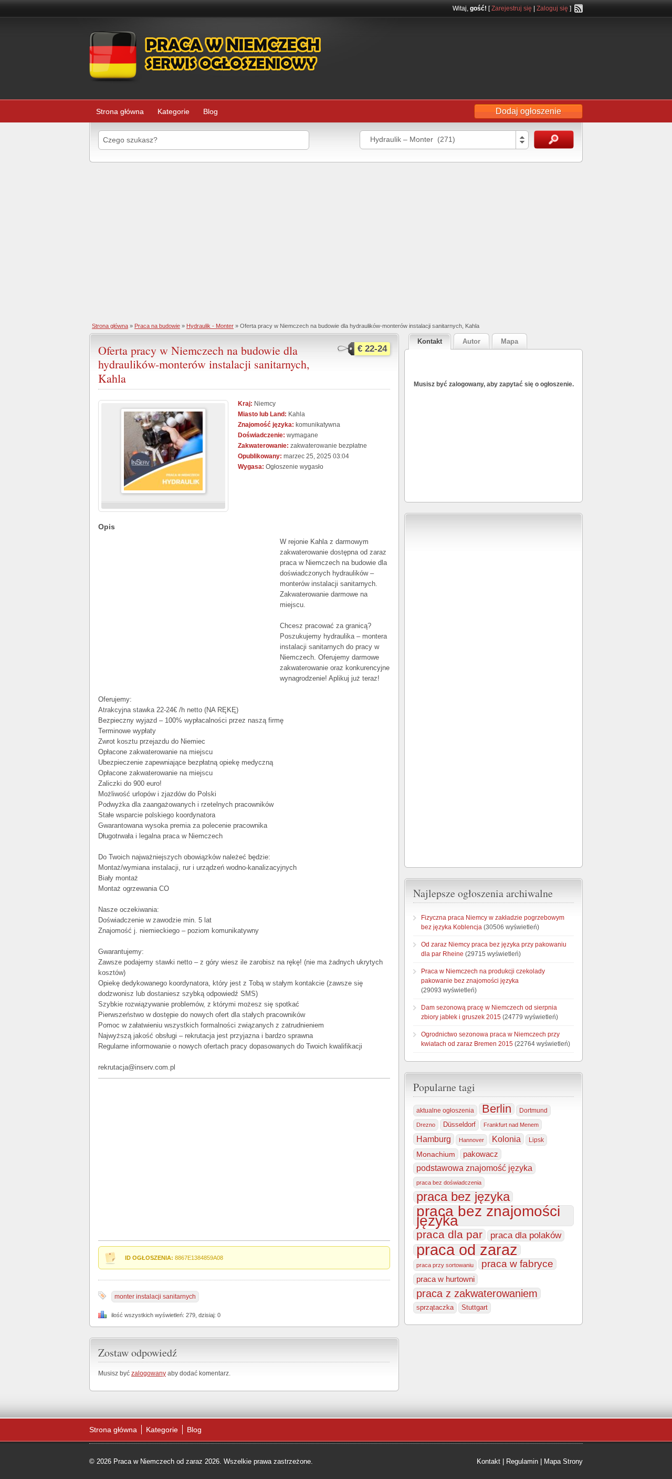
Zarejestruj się (511, 8)
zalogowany (148, 1373)
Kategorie (174, 111)
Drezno (425, 1125)
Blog (210, 111)
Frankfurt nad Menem (511, 1125)
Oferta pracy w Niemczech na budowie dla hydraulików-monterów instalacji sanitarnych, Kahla (204, 364)
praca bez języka (463, 1197)
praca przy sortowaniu (445, 1265)
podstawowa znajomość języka (474, 1168)
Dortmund (533, 1110)
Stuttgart (474, 1307)
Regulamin (522, 1461)
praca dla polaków (525, 1235)
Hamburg (433, 1139)
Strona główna (120, 111)
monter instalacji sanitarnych (155, 1296)
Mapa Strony (563, 1461)
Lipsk (536, 1140)
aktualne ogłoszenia (445, 1110)
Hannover (471, 1140)
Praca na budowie (157, 326)
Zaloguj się (552, 8)
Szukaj (554, 139)
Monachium (435, 1154)
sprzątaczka (435, 1307)
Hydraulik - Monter (210, 326)
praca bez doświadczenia (448, 1182)
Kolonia (506, 1139)
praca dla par (449, 1234)
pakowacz (480, 1153)
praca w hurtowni (445, 1279)
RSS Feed (578, 8)
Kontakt (488, 1461)
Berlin (496, 1109)
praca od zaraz (467, 1250)
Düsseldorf (459, 1124)
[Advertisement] (336, 241)
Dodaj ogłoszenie (528, 111)
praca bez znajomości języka (488, 1215)
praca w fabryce (517, 1263)
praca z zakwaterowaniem (477, 1293)
